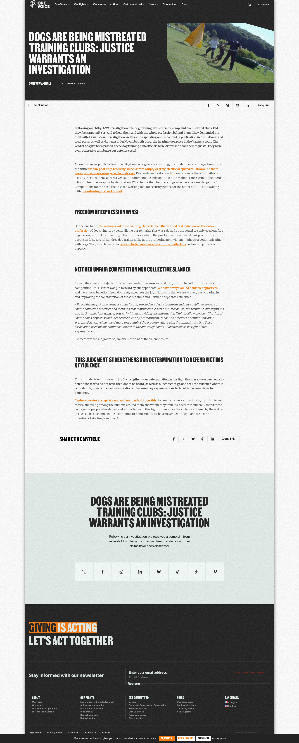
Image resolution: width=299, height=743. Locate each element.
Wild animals (86, 712)
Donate (132, 702)
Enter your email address (148, 672)
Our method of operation (44, 709)
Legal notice (35, 733)
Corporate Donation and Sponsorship (147, 705)
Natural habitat (88, 718)
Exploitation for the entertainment (97, 702)
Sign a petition (136, 718)
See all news (40, 105)
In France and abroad (43, 712)
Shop (185, 4)
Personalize (203, 738)
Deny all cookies (185, 738)
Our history (37, 705)
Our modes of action (105, 4)
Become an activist (138, 709)
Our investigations (186, 705)
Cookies (106, 733)
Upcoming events (185, 709)
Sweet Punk (252, 733)
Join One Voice (136, 712)
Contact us (169, 4)
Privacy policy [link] (219, 738)
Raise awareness (137, 715)
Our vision (37, 702)
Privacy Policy (54, 733)
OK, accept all (167, 738)
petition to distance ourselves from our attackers (152, 244)
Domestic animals (89, 715)
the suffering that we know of (102, 191)
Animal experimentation (92, 705)
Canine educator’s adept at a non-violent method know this (115, 400)
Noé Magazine (184, 712)
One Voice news (185, 702)
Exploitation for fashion (91, 709)
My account (263, 4)
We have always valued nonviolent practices (188, 288)
